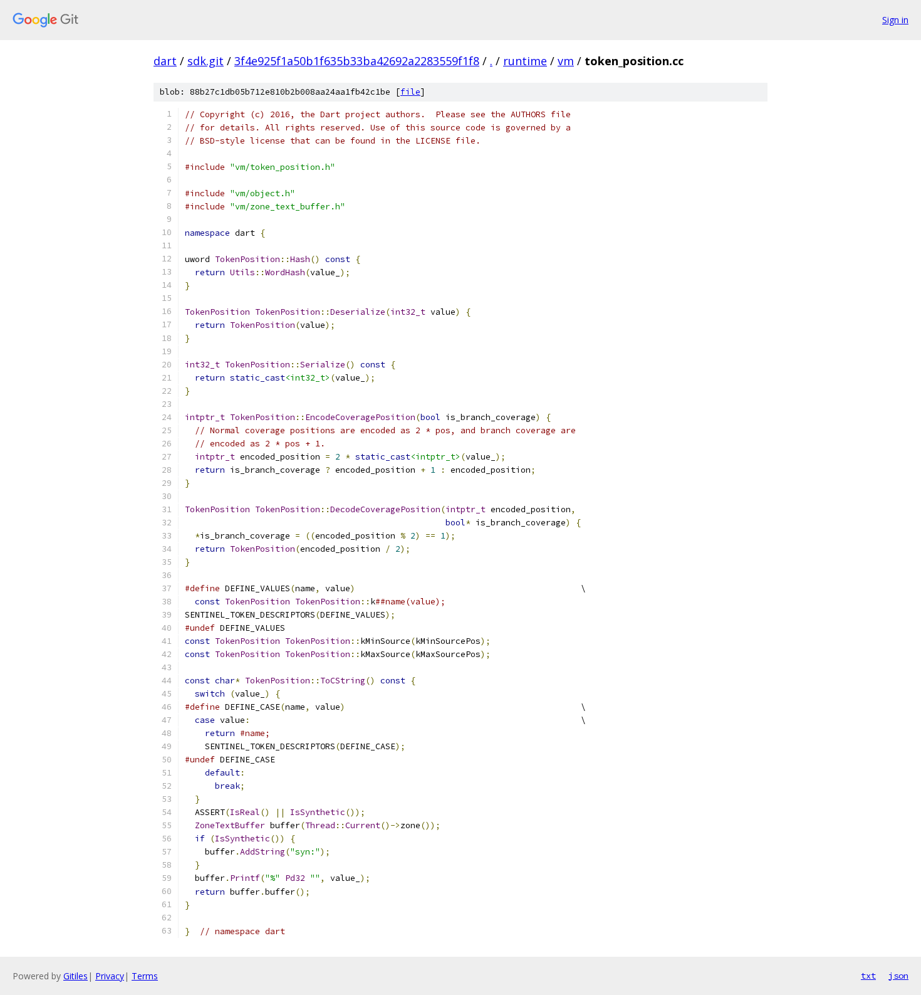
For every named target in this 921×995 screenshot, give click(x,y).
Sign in (895, 20)
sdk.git (205, 60)
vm (566, 60)
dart (165, 60)
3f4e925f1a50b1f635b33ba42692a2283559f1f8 (356, 60)
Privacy (109, 976)
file (410, 92)
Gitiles (75, 976)
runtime (525, 60)
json (898, 975)
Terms (145, 976)
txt (868, 975)
